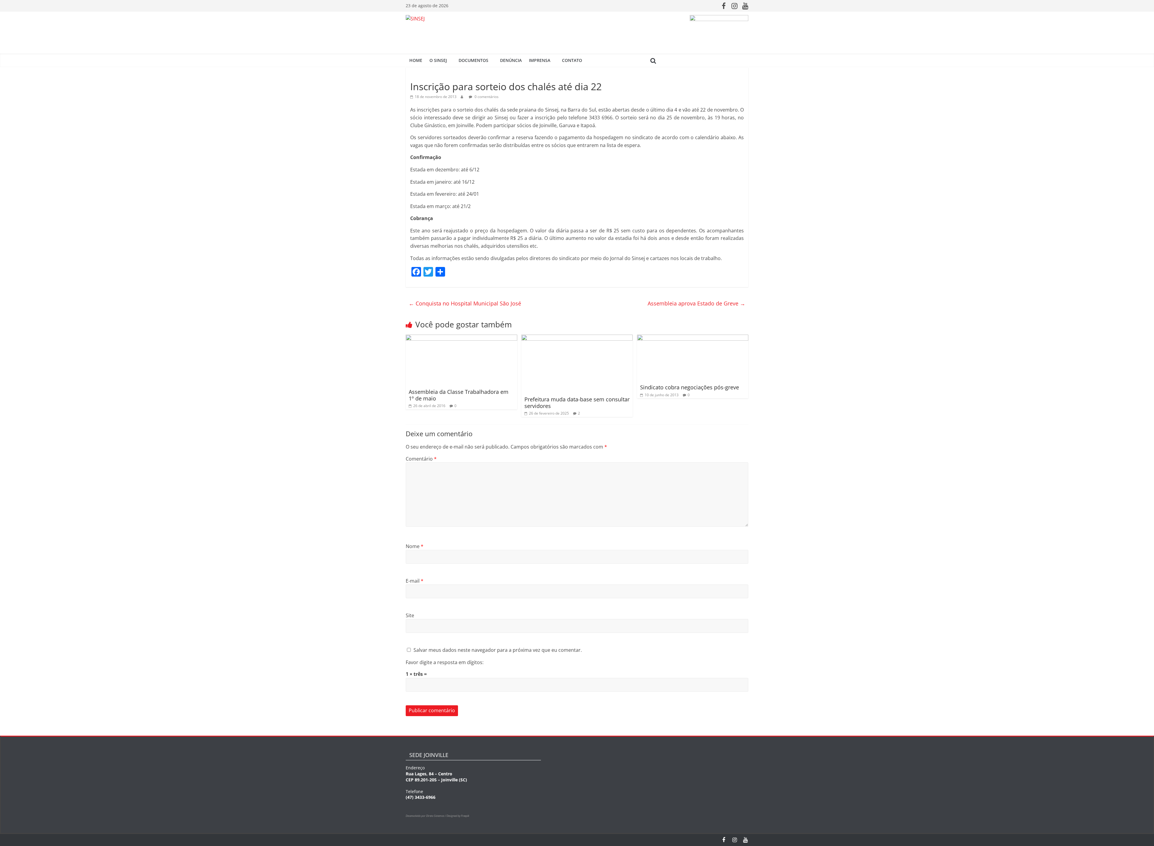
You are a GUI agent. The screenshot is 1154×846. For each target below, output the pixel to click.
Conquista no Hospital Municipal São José (465, 303)
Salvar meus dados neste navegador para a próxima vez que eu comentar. (498, 650)
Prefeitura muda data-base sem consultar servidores (577, 402)
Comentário (421, 458)
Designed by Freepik (458, 816)
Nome (414, 546)
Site (410, 615)
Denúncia (511, 60)
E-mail (414, 581)
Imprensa (539, 60)
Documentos (473, 60)
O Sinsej (438, 60)
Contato (572, 60)
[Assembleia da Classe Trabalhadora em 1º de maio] (461, 338)
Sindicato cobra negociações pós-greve (689, 387)
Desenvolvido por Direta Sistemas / (426, 816)
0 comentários (486, 96)
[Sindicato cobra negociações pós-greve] (693, 338)
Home (415, 60)
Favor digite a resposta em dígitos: (445, 662)
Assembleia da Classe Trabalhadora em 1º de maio (458, 395)
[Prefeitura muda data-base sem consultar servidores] (577, 338)
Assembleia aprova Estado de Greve (696, 303)
